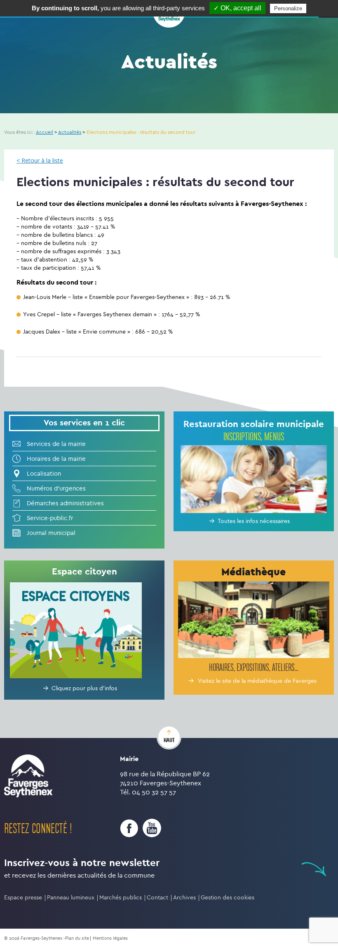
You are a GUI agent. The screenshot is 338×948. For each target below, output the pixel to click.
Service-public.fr (50, 518)
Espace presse (23, 897)
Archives (184, 897)
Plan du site (77, 938)
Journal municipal (51, 533)
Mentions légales (110, 938)
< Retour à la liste (39, 160)
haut (169, 740)
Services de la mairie (56, 444)
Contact (157, 897)
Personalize (288, 8)
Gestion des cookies (227, 897)
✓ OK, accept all (237, 8)
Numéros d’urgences (56, 488)
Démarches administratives (65, 503)
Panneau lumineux (70, 897)
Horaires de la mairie (56, 458)
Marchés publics (120, 897)
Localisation (44, 473)
